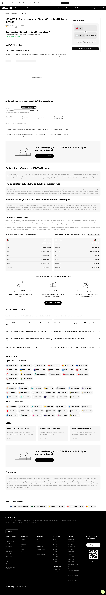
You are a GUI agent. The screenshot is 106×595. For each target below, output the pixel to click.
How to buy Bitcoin (73, 575)
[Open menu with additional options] (103, 8)
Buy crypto (24, 544)
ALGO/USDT (71, 556)
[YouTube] (25, 587)
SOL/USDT (71, 549)
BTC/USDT (71, 542)
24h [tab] (13, 61)
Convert (68, 7)
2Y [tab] (33, 61)
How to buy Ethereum (74, 578)
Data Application (10, 553)
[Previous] (7, 506)
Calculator (14, 13)
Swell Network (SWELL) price (19, 123)
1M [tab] (23, 61)
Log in (91, 7)
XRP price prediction (73, 570)
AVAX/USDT (71, 559)
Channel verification (42, 552)
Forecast (74, 438)
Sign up (97, 7)
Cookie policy (9, 551)
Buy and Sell (61, 7)
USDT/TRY (71, 539)
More (78, 7)
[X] (17, 587)
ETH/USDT (71, 544)
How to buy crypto (73, 573)
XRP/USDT (71, 554)
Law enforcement (10, 548)
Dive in (9, 438)
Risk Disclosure (9, 546)
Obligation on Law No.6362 (10, 568)
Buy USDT (55, 539)
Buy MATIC (55, 547)
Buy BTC (55, 542)
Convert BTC (56, 572)
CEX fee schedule (41, 542)
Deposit (45, 7)
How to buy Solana (73, 580)
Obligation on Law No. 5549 (11, 564)
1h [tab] (8, 61)
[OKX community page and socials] (28, 587)
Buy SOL (55, 549)
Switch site (65, 3)
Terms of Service (24, 487)
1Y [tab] (28, 61)
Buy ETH (55, 544)
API (37, 539)
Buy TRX (55, 554)
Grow (38, 7)
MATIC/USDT (71, 547)
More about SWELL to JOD (94, 234)
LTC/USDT (71, 561)
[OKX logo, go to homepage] (7, 7)
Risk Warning (66, 485)
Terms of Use (56, 485)
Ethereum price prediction (72, 567)
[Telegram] (20, 587)
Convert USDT (56, 569)
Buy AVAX (55, 559)
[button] (87, 8)
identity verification (52, 294)
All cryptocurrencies (26, 551)
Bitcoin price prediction (74, 564)
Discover (17, 7)
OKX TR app (9, 556)
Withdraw (52, 7)
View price (43, 438)
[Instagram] (22, 587)
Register (93, 545)
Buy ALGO (55, 556)
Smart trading (31, 7)
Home (7, 13)
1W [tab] (18, 61)
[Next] (98, 506)
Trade (24, 7)
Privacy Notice (9, 543)
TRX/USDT (71, 551)
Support (74, 7)
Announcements (41, 554)
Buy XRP (55, 551)
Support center (41, 549)
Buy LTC (55, 561)
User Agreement (10, 541)
